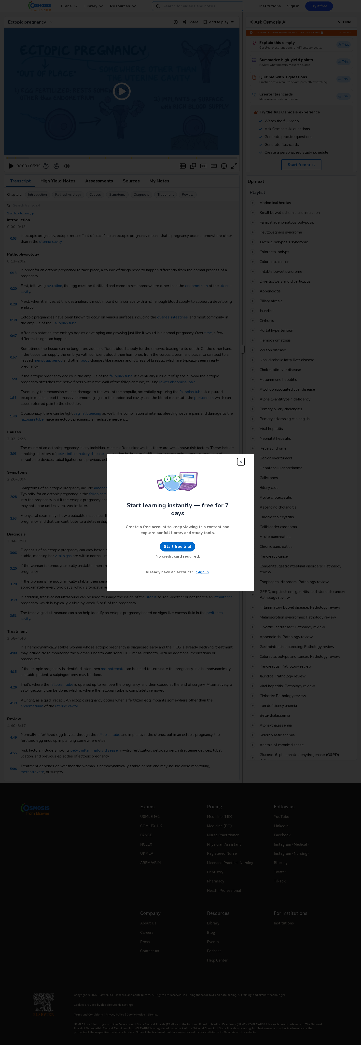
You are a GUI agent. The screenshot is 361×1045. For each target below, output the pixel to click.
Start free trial (177, 546)
